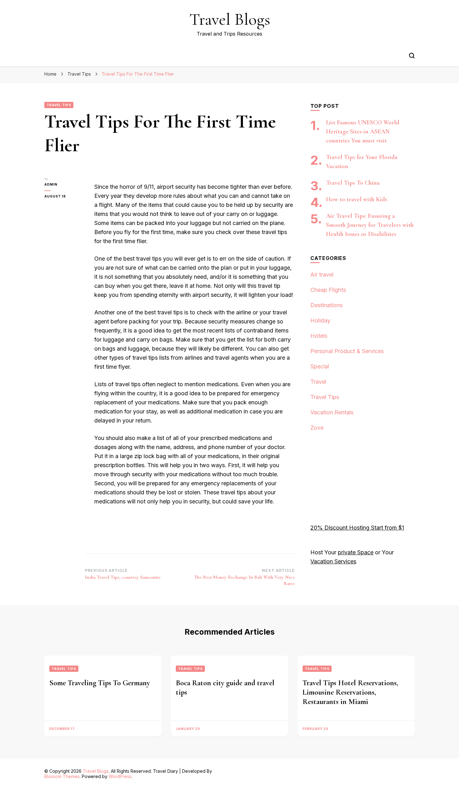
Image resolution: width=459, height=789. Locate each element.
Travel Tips (59, 105)
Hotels (318, 335)
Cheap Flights (328, 290)
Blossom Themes (62, 776)
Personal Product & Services (347, 351)
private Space (355, 552)
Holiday (320, 320)
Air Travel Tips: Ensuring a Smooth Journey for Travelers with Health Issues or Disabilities (370, 225)
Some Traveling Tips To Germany (99, 682)
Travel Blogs (229, 19)
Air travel (321, 274)
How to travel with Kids (356, 199)
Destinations (326, 305)
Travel (318, 381)
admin (50, 184)
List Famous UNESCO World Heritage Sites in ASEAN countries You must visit (362, 131)
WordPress (120, 776)
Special (319, 366)
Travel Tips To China (353, 183)
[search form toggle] (412, 55)
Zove (316, 427)
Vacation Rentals (331, 412)
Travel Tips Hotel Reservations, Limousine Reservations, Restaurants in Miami (350, 692)
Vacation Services (333, 561)
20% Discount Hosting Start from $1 (357, 527)
